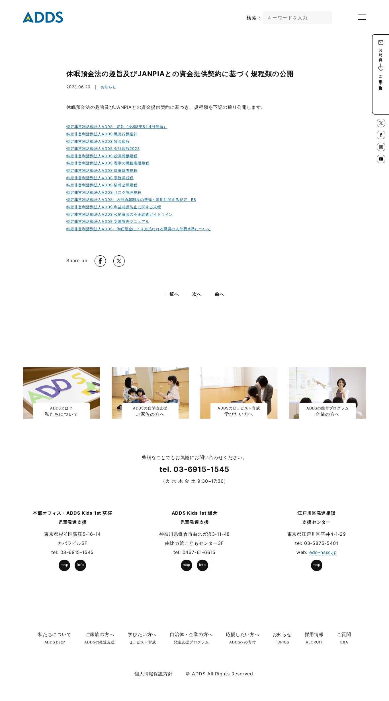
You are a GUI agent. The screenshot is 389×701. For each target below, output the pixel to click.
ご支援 (380, 75)
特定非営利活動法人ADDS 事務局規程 (100, 178)
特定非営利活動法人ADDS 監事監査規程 (102, 170)
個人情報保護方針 (153, 673)
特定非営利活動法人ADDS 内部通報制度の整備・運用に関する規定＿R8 (131, 199)
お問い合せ (380, 53)
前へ (219, 294)
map (64, 565)
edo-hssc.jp (323, 552)
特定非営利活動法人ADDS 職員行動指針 (102, 134)
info (80, 565)
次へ (197, 294)
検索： (255, 18)
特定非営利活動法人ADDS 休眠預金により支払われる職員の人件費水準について (138, 229)
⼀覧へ (172, 294)
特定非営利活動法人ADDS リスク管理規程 (104, 192)
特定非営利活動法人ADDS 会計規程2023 (103, 148)
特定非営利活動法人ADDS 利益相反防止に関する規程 (113, 207)
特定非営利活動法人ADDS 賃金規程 (98, 141)
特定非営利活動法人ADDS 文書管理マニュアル (107, 221)
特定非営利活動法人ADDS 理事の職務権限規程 (107, 163)
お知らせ (108, 87)
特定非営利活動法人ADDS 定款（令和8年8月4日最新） (116, 127)
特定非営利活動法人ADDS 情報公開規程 (102, 185)
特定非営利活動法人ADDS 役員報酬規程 (102, 156)
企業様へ (380, 85)
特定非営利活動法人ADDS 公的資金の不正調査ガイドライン (119, 214)
